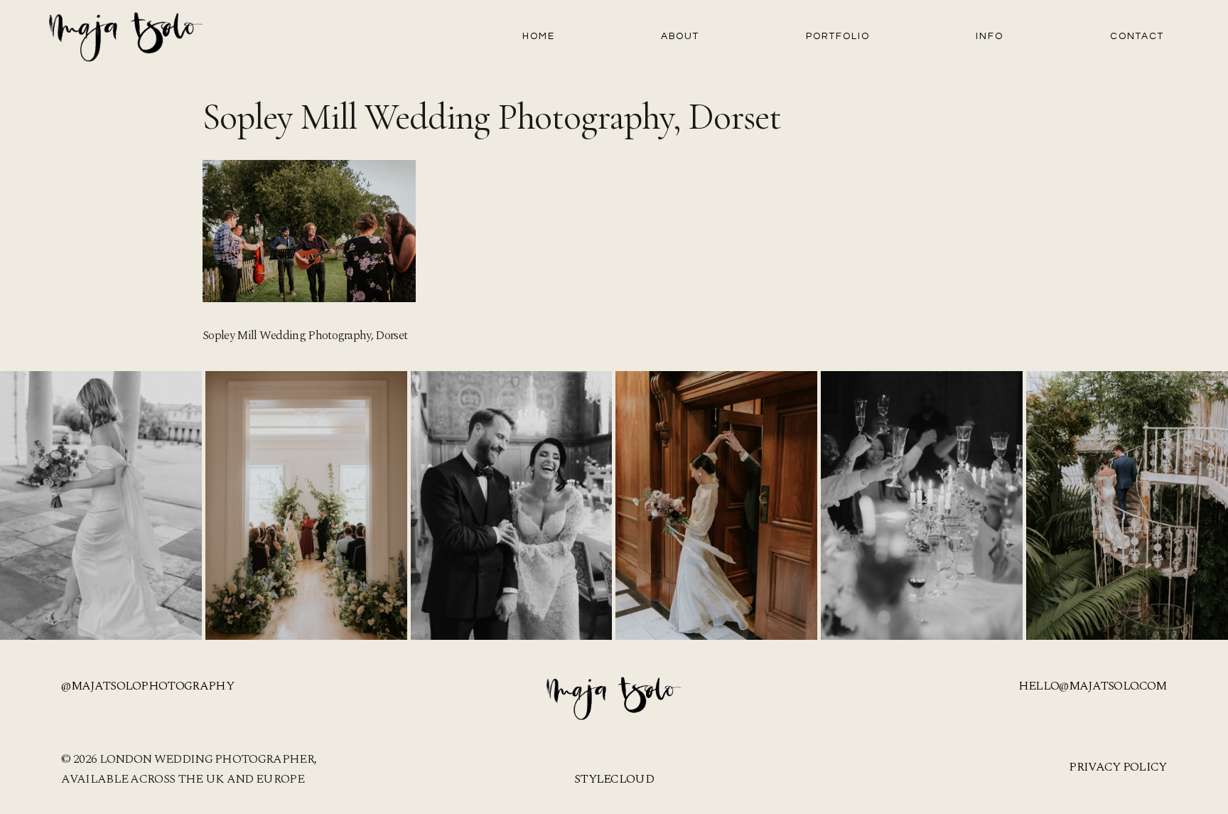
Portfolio (838, 36)
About (680, 36)
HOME (538, 36)
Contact (1137, 36)
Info (989, 36)
